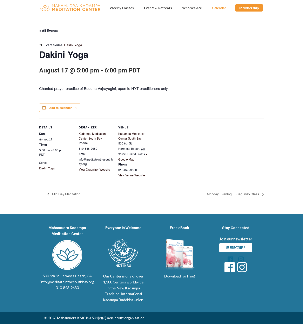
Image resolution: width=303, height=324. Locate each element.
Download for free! (179, 276)
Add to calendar (60, 108)
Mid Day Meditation (65, 194)
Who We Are (192, 8)
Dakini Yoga (47, 168)
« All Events (48, 30)
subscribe (235, 247)
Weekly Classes (122, 8)
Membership (249, 8)
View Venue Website (131, 175)
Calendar (219, 8)
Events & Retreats (158, 8)
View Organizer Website (94, 169)
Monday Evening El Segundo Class (233, 194)
